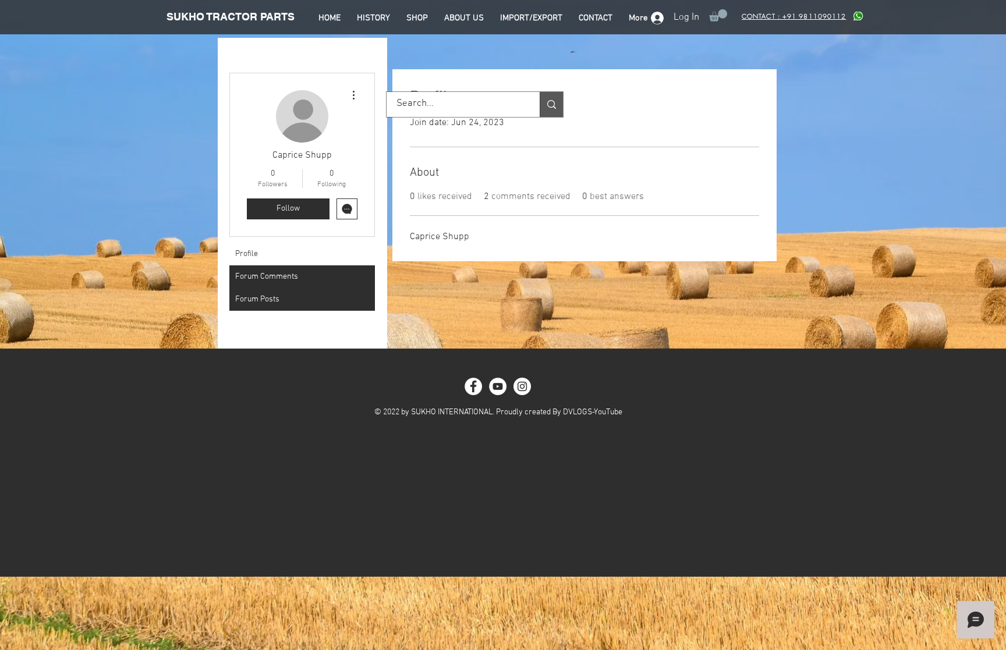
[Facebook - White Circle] (473, 386)
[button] (718, 15)
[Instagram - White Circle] (522, 386)
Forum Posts (257, 299)
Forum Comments (266, 277)
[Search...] (551, 104)
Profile (246, 254)
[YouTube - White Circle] (497, 386)
